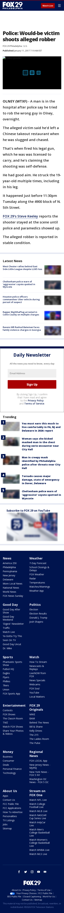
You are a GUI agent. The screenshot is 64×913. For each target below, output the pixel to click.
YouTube (34, 692)
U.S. (25, 46)
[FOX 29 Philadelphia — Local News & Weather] (13, 5)
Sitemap (7, 828)
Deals (6, 764)
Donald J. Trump (38, 617)
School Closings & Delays (39, 569)
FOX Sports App (11, 693)
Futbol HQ (8, 669)
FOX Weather (36, 574)
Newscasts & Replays (36, 667)
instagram (32, 872)
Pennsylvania (10, 571)
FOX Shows (9, 714)
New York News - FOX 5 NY (39, 773)
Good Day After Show (11, 611)
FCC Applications (12, 808)
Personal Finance (12, 768)
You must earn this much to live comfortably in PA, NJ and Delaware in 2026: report (41, 427)
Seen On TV (9, 640)
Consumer (8, 760)
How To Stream (38, 662)
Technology (9, 773)
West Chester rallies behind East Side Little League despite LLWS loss (22, 268)
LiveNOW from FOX (37, 675)
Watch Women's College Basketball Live (39, 842)
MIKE (32, 714)
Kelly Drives (35, 730)
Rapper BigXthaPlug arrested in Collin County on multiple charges (21, 313)
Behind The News (39, 722)
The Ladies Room (39, 738)
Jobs (5, 824)
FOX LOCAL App (38, 760)
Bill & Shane (36, 726)
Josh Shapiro (36, 621)
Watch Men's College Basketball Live (39, 832)
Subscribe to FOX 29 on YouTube (28, 510)
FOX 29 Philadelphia (12, 46)
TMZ (5, 722)
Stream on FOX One (37, 793)
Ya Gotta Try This (12, 636)
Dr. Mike (7, 648)
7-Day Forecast (37, 563)
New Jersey (9, 575)
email (45, 872)
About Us (10, 791)
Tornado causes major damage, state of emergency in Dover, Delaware (40, 479)
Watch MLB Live (38, 811)
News (7, 558)
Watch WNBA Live (39, 850)
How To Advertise (13, 812)
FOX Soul (34, 688)
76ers (6, 685)
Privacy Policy (36, 400)
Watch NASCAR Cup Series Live (37, 817)
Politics (35, 605)
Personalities (10, 816)
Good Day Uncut (12, 644)
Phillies (6, 681)
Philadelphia (9, 567)
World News (9, 591)
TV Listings (9, 820)
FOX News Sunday (13, 595)
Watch (34, 657)
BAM (32, 718)
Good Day (10, 605)
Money (8, 752)
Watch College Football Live (37, 805)
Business (8, 756)
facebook (19, 872)
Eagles (6, 673)
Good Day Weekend (8, 618)
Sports (8, 657)
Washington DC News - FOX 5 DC (39, 780)
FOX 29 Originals (36, 707)
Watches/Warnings (39, 586)
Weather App (36, 590)
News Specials (37, 680)
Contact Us (9, 799)
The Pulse (34, 743)
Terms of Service (34, 403)
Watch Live (47, 6)
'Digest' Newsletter (13, 623)
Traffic (6, 627)
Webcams (34, 684)
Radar (32, 578)
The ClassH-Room (13, 718)
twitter (25, 872)
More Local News (12, 583)
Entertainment (14, 705)
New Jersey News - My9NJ (39, 766)
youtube (38, 872)
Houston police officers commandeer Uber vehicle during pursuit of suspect (21, 299)
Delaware (8, 579)
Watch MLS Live (38, 854)
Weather (36, 558)
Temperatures (37, 582)
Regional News (36, 754)
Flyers (6, 677)
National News (11, 587)
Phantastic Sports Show (12, 663)
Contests (8, 710)
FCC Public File (11, 804)
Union (6, 689)
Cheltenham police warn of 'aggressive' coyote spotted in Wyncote (19, 284)
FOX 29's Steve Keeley (20, 216)
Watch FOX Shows (13, 726)
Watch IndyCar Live (37, 824)
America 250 (10, 563)
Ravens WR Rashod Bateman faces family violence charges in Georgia (22, 328)
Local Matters (37, 696)
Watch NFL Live (38, 799)
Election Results (38, 613)
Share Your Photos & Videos (13, 732)
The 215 (33, 734)
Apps (5, 795)
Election (33, 609)
